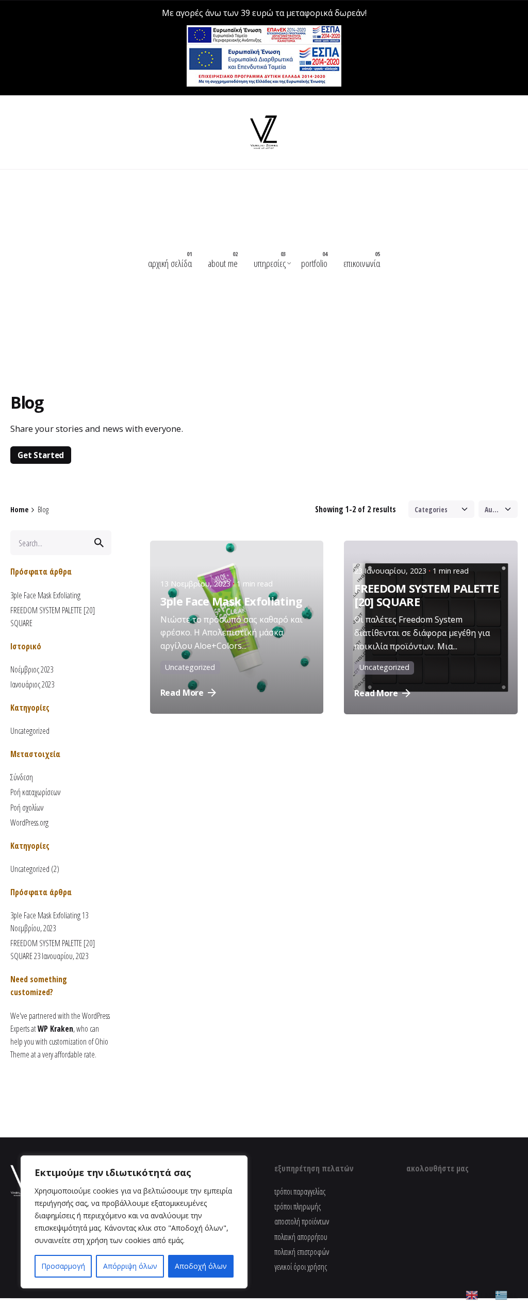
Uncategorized (30, 730)
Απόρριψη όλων (130, 1266)
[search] (99, 542)
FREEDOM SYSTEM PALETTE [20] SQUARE (426, 595)
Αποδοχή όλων (201, 1266)
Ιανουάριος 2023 (32, 684)
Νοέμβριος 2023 (31, 669)
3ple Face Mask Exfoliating (45, 595)
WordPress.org (29, 822)
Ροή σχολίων (26, 807)
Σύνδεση (21, 777)
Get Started (41, 454)
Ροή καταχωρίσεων (35, 792)
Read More (182, 692)
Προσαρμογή (63, 1266)
